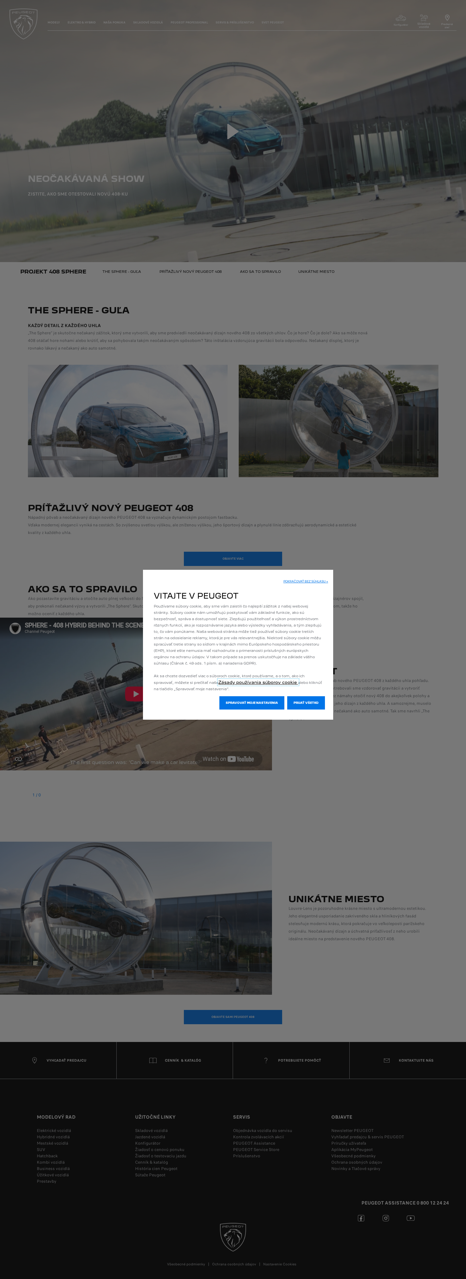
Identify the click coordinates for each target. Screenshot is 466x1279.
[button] (305, 581)
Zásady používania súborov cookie (258, 682)
